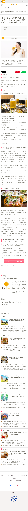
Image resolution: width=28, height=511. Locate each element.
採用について (12, 480)
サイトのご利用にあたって (12, 475)
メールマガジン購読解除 (22, 475)
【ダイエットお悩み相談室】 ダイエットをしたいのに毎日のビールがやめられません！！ (13, 12)
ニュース (7, 7)
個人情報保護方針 (19, 480)
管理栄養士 (12, 10)
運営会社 (7, 480)
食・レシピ (9, 265)
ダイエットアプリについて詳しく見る (14, 261)
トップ (1, 10)
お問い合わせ (3, 475)
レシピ (21, 7)
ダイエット (14, 265)
